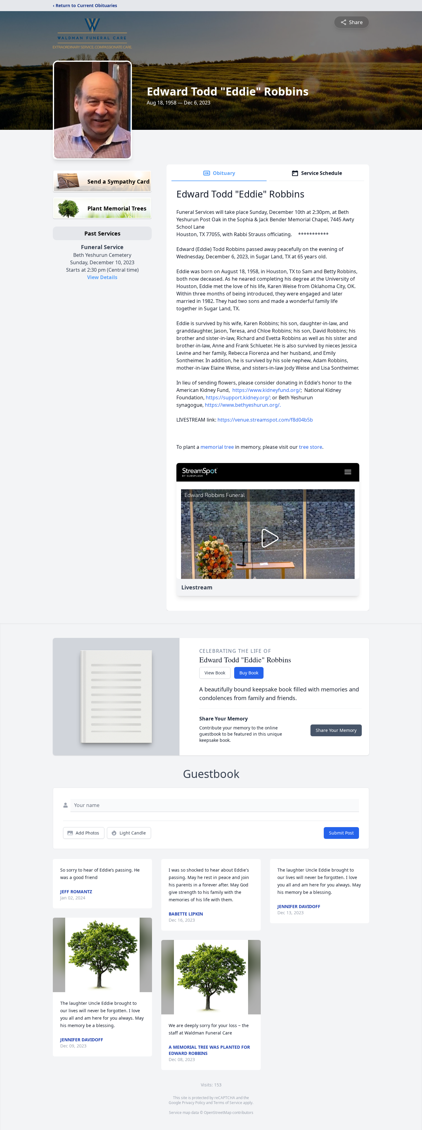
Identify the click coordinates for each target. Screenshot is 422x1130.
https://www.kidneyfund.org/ (266, 390)
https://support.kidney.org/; (238, 397)
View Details (102, 277)
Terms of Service (227, 1102)
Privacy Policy (193, 1102)
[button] (102, 955)
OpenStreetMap (217, 1112)
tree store (310, 447)
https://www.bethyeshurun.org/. (243, 404)
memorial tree (217, 447)
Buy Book (248, 673)
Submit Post (341, 833)
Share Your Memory (336, 730)
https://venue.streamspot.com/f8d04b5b (265, 419)
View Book (215, 673)
